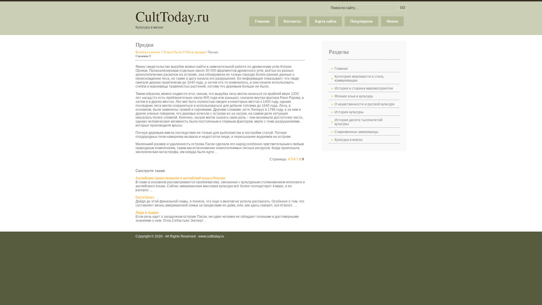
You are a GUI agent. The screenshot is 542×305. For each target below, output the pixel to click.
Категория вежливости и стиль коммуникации (359, 78)
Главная (262, 21)
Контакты (292, 21)
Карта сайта (325, 21)
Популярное (361, 21)
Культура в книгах (148, 52)
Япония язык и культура (354, 96)
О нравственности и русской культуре (365, 104)
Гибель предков (195, 52)
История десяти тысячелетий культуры (359, 122)
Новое (392, 21)
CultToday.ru (172, 15)
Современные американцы (356, 132)
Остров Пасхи (172, 52)
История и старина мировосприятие (364, 88)
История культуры (349, 112)
